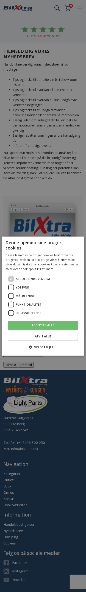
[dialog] (43, 295)
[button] (43, 347)
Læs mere (46, 269)
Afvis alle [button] (43, 336)
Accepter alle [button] (43, 325)
